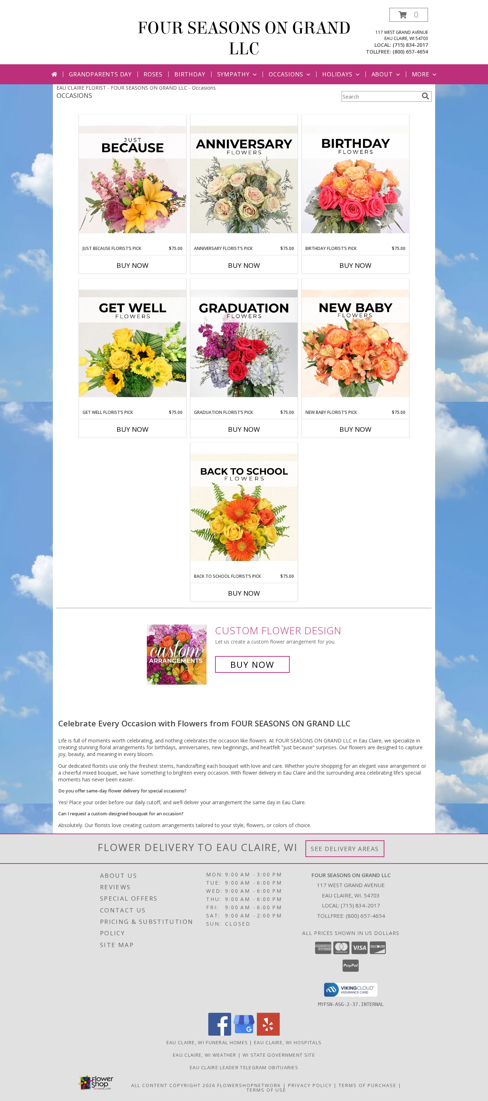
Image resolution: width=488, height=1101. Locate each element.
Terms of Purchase (368, 1085)
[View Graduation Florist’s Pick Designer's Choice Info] (244, 344)
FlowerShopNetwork (249, 1085)
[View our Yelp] (268, 1033)
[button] (408, 15)
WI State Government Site (279, 1055)
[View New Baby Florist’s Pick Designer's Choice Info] (355, 344)
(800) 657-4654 (410, 51)
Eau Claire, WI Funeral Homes (207, 1042)
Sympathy (233, 74)
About (382, 74)
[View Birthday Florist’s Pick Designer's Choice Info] (355, 180)
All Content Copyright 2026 (173, 1085)
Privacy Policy (310, 1085)
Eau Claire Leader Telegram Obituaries (244, 1067)
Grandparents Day (100, 74)
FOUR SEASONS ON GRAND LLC (244, 38)
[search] (425, 96)
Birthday (189, 74)
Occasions (286, 74)
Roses (153, 74)
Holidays (337, 74)
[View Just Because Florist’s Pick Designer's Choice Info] (132, 180)
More (420, 74)
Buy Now (132, 265)
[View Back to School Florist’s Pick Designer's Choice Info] (244, 508)
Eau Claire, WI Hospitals (288, 1042)
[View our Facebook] (219, 1033)
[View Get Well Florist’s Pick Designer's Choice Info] (132, 344)
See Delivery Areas (345, 849)
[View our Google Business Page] (244, 1033)
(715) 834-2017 (410, 44)
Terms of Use (266, 1090)
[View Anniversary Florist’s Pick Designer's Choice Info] (244, 180)
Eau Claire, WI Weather (204, 1055)
